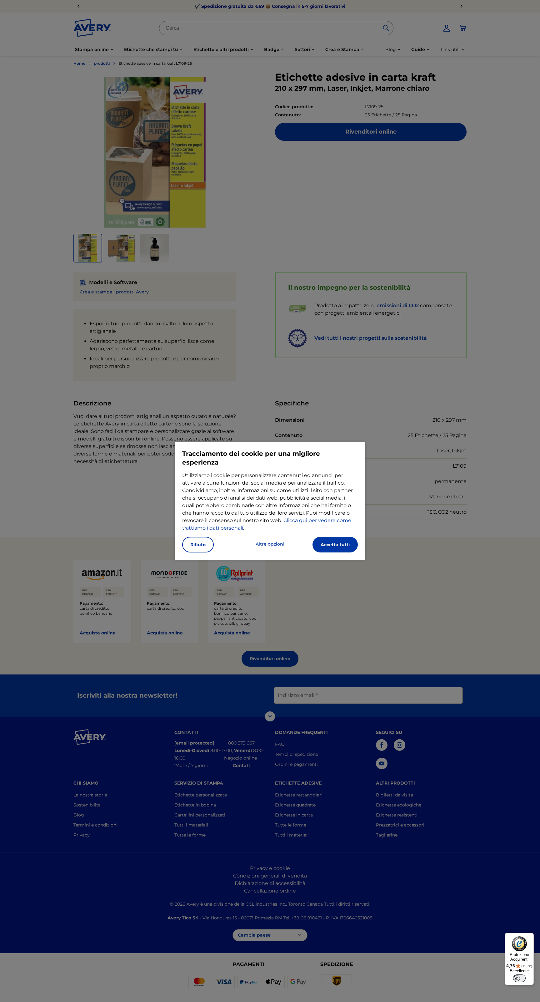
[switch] (519, 978)
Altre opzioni (270, 544)
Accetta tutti (335, 544)
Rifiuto (198, 544)
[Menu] (530, 936)
